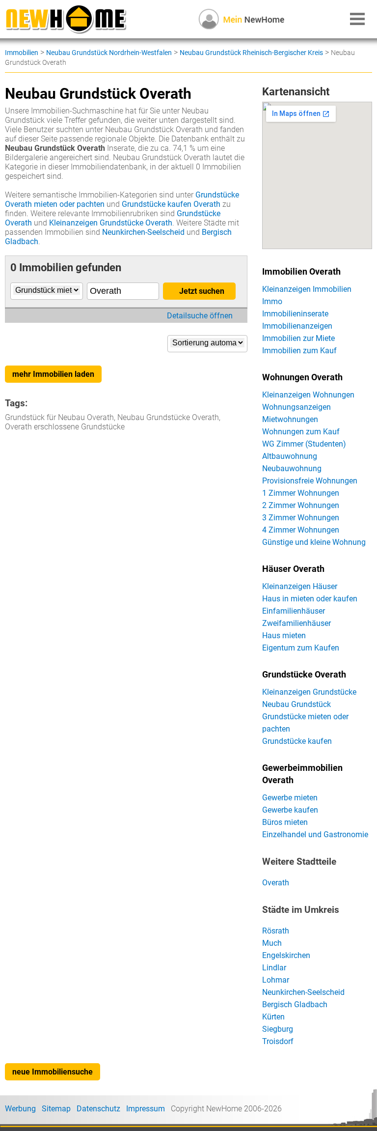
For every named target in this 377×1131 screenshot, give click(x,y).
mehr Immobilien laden (53, 374)
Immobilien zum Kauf (299, 350)
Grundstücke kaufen (297, 741)
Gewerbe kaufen (290, 810)
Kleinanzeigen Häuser (299, 586)
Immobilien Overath (301, 272)
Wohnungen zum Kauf (301, 431)
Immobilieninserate (295, 313)
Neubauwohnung (292, 468)
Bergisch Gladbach (294, 1004)
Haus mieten (284, 635)
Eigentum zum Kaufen (300, 647)
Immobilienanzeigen (297, 326)
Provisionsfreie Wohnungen (309, 480)
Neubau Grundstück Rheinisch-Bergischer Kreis (251, 53)
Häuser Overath (293, 569)
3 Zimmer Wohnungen (300, 517)
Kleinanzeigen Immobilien (306, 289)
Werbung (20, 1108)
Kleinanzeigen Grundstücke (309, 692)
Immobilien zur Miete (298, 338)
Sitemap (56, 1108)
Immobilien (21, 53)
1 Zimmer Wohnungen (300, 493)
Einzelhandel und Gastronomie (315, 834)
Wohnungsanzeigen (296, 407)
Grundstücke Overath (304, 674)
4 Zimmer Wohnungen (300, 530)
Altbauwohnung (289, 456)
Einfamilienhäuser (293, 611)
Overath (275, 882)
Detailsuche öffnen (200, 315)
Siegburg (277, 1029)
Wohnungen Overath (302, 377)
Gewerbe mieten (290, 797)
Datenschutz (98, 1108)
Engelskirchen (286, 955)
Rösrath (275, 930)
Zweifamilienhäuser (296, 623)
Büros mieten (285, 822)
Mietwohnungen (290, 419)
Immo (272, 301)
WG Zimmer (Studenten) (304, 444)
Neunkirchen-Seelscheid (143, 232)
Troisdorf (278, 1041)
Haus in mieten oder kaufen (309, 598)
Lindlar (274, 967)
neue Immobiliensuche (52, 1071)
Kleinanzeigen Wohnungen (308, 394)
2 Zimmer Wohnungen (300, 505)
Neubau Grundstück (296, 704)
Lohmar (275, 980)
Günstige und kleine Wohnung (314, 542)
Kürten (273, 1016)
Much (272, 943)
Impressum (145, 1108)
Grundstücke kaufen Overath (171, 204)
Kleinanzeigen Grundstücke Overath (110, 222)
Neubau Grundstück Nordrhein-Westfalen (109, 53)
